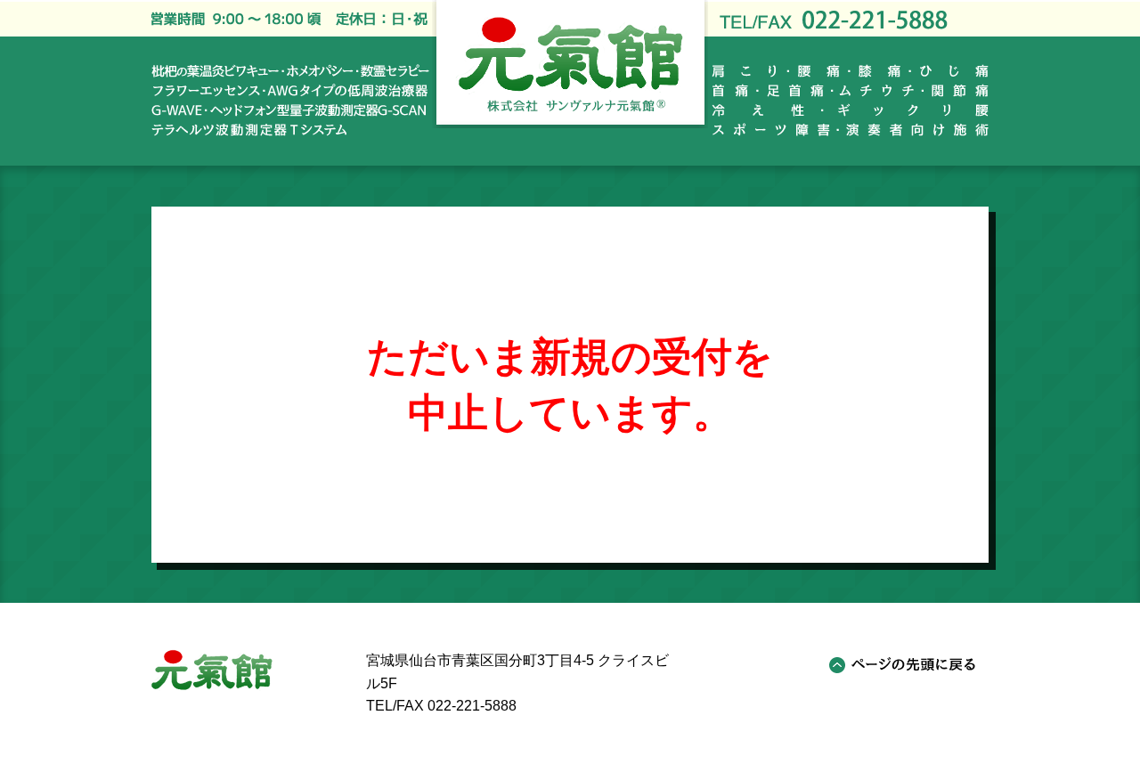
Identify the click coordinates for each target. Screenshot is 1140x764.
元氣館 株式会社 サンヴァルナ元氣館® (570, 64)
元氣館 (212, 670)
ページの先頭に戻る (903, 665)
